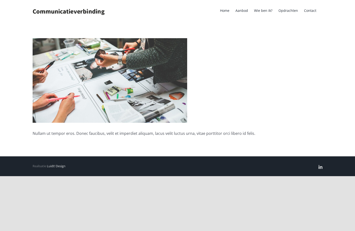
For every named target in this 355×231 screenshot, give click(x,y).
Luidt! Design (56, 166)
